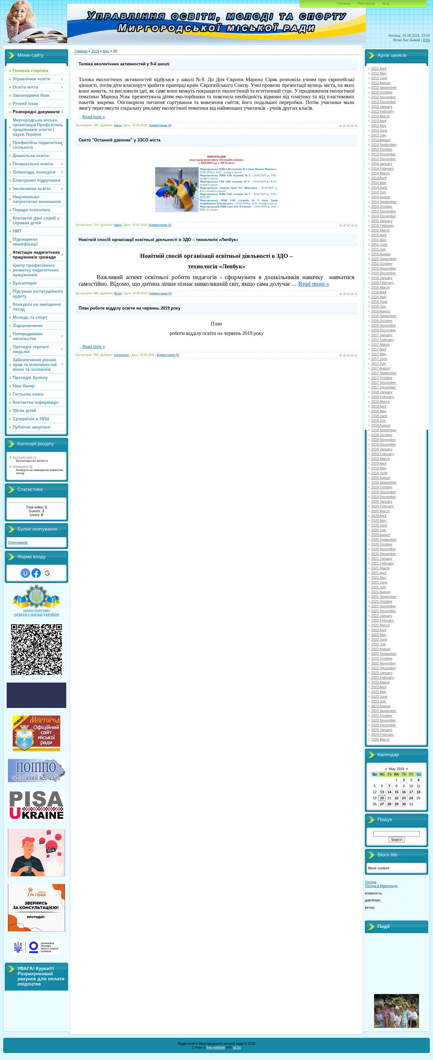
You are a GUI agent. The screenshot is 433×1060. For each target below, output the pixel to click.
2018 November (383, 440)
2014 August (380, 197)
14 (389, 792)
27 (382, 804)
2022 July (378, 644)
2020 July (378, 530)
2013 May (378, 126)
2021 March (380, 568)
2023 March (380, 682)
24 (411, 798)
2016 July (378, 306)
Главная (80, 51)
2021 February (382, 563)
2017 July (378, 363)
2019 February (382, 454)
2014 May (378, 183)
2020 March (380, 511)
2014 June (379, 187)
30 (404, 804)
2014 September (384, 202)
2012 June (379, 78)
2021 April (378, 573)
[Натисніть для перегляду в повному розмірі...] (216, 214)
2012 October (381, 92)
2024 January (381, 730)
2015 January (381, 221)
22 (396, 798)
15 (396, 792)
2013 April (378, 121)
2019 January (381, 449)
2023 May (378, 692)
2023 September (384, 711)
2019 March (380, 459)
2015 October (381, 263)
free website (215, 1047)
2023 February (382, 677)
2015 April (378, 235)
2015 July (378, 249)
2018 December (383, 444)
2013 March (380, 116)
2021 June (379, 582)
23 (404, 798)
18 (418, 792)
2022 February (382, 620)
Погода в (381, 886)
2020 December (383, 554)
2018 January (381, 392)
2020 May (378, 520)
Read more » (93, 117)
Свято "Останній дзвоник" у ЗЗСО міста (119, 140)
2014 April (378, 178)
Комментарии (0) (160, 125)
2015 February (382, 225)
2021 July (378, 587)
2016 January (381, 278)
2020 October (381, 544)
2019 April (378, 463)
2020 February (382, 506)
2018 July (378, 420)
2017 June (379, 359)
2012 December (383, 102)
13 (382, 792)
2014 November (383, 211)
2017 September (384, 373)
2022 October (381, 658)
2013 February (382, 111)
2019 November (383, 492)
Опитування (18, 542)
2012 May (378, 73)
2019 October (381, 487)
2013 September (384, 145)
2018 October (381, 435)
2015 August (380, 254)
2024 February (382, 734)
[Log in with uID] (25, 573)
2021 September (384, 597)
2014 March (380, 173)
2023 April (378, 687)
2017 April (378, 349)
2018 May (378, 411)
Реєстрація (366, 3)
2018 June (379, 416)
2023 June (379, 696)
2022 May (378, 635)
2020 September (384, 539)
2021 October (381, 601)
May (106, 51)
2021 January (381, 558)
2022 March (380, 625)
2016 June (379, 302)
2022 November (383, 663)
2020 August (380, 535)
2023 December (383, 725)
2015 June (379, 244)
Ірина (117, 125)
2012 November (383, 97)
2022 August (380, 649)
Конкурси (20, 466)
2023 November (383, 720)
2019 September (384, 482)
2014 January (381, 164)
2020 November (383, 549)
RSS (426, 40)
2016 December (383, 330)
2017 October (381, 378)
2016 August (380, 311)
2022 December (383, 668)
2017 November (383, 382)
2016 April (378, 292)
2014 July (378, 192)
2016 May (378, 297)
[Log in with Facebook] (36, 573)
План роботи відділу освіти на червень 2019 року (129, 308)
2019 (95, 51)
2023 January (381, 673)
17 (411, 792)
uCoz (237, 1047)
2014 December (383, 216)
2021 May (378, 577)
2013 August (380, 140)
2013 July (378, 135)
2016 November (383, 325)
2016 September (384, 316)
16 (404, 792)
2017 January (381, 335)
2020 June (379, 525)
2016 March (380, 287)
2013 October (381, 149)
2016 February (382, 283)
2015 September (384, 259)
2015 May (378, 240)
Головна (343, 3)
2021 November (383, 606)
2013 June (379, 130)
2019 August (380, 478)
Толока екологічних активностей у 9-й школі (124, 64)
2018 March (380, 401)
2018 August (380, 425)
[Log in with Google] (47, 573)
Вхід (386, 3)
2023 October (381, 715)
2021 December (383, 611)
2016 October (381, 321)
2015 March (380, 230)
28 (389, 804)
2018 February (382, 397)
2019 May (378, 468)
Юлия (118, 293)
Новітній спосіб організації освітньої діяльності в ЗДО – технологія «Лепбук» (158, 239)
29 (396, 804)
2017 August (380, 368)
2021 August (380, 592)
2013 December (383, 159)
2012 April (378, 68)
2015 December (383, 273)
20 (382, 798)
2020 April (378, 516)
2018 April (378, 406)
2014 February (382, 168)
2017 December (383, 387)
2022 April (378, 630)
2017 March (380, 344)
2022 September (384, 654)
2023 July (378, 701)
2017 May (378, 354)
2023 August (380, 706)
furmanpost (121, 355)
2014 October (381, 206)
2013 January (381, 106)
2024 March (380, 739)
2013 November (383, 154)
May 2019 (396, 769)
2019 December (383, 497)
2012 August (380, 83)
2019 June (379, 473)
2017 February (382, 340)
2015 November (383, 268)
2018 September (384, 430)
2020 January (381, 501)
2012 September (384, 87)
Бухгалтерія (22, 457)
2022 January (381, 616)
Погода (370, 882)
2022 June (379, 639)
